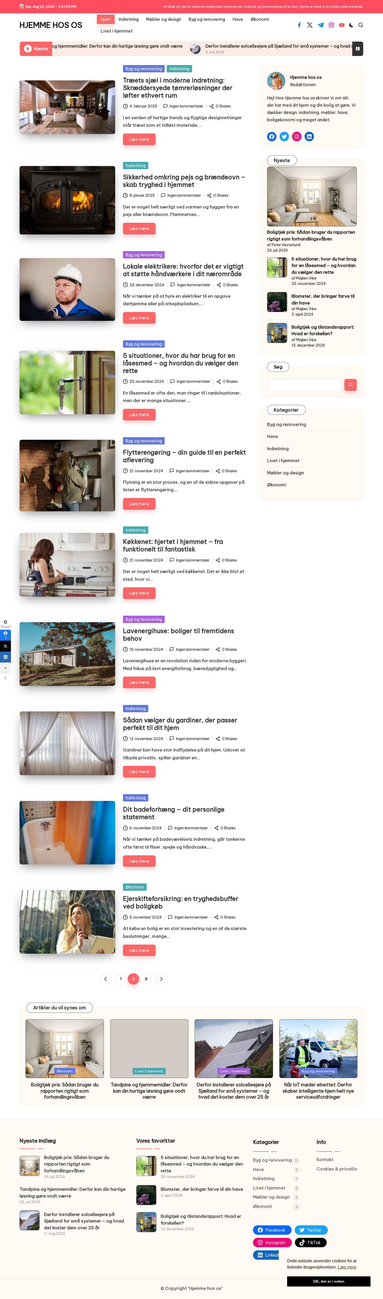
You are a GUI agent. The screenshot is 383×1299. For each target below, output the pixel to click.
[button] (106, 979)
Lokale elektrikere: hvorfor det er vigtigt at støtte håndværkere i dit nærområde (183, 270)
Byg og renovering (144, 68)
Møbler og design (285, 473)
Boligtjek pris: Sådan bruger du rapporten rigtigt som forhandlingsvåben (311, 235)
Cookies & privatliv (337, 1169)
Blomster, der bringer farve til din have (323, 299)
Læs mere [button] (347, 1267)
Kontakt (325, 1159)
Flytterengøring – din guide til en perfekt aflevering (184, 456)
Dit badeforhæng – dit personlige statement (174, 813)
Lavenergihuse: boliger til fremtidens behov (178, 634)
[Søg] (350, 385)
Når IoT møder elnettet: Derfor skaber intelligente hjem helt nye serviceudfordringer (318, 1091)
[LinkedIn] (5, 657)
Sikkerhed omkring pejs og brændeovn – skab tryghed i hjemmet (184, 180)
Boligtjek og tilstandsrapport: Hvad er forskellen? (323, 330)
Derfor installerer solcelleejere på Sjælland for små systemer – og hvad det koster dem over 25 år (243, 46)
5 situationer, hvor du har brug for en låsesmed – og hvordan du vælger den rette (180, 363)
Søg (278, 367)
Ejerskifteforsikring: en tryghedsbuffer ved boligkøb (180, 902)
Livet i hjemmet (283, 460)
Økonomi (135, 887)
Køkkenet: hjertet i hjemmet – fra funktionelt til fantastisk (173, 545)
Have (272, 436)
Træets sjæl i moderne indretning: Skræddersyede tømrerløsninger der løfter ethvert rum (177, 87)
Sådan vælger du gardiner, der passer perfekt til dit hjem (180, 723)
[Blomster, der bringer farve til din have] (146, 1195)
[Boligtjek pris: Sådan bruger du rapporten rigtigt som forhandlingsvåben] (311, 196)
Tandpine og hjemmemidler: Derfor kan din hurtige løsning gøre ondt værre (149, 1091)
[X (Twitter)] (5, 646)
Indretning (179, 68)
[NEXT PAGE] (161, 979)
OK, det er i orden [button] (328, 1281)
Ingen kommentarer (186, 106)
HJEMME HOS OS (51, 25)
